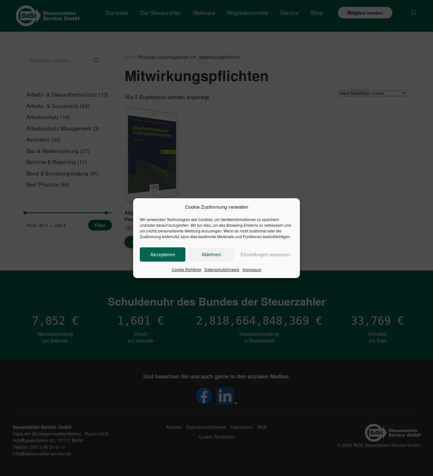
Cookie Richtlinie (186, 269)
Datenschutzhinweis (221, 269)
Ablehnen (211, 254)
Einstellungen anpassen (265, 254)
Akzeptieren (162, 254)
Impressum (252, 269)
